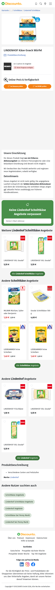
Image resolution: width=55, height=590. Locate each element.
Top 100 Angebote (38, 554)
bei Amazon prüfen (16, 86)
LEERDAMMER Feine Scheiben (12, 350)
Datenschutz (42, 538)
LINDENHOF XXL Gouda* (14, 260)
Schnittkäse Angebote (14, 495)
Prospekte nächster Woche (33, 551)
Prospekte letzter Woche (19, 554)
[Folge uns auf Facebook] (33, 564)
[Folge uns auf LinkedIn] (22, 564)
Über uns (11, 538)
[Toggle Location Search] (45, 3)
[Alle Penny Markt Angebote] (7, 66)
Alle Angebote (27, 274)
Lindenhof (14, 477)
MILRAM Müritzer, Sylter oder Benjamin (13, 312)
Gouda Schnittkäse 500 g (40, 312)
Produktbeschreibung (16, 55)
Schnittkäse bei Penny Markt (17, 515)
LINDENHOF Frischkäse (13, 409)
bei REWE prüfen (40, 86)
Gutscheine (15, 551)
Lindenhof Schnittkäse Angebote (19, 502)
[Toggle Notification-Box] (36, 3)
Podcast (20, 538)
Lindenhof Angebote (14, 508)
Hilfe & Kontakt (27, 541)
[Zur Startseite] (13, 3)
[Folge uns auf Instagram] (27, 564)
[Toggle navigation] (50, 3)
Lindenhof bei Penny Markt (16, 522)
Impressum (30, 538)
